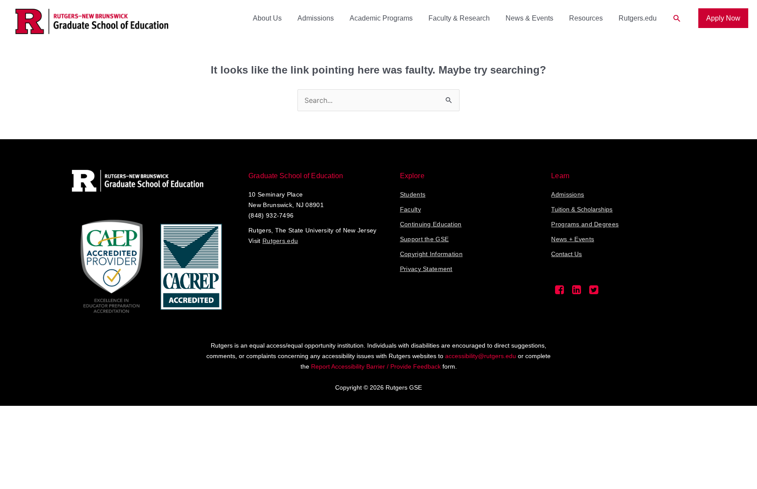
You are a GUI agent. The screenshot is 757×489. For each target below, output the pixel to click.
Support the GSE (424, 239)
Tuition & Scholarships (581, 209)
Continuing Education (431, 224)
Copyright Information (431, 253)
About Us (267, 18)
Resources (586, 18)
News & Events (529, 18)
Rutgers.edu (638, 18)
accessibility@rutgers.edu (480, 355)
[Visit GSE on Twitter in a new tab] (593, 292)
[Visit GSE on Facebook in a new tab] (559, 292)
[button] (677, 18)
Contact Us (566, 253)
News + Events (572, 239)
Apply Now (723, 18)
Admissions (315, 18)
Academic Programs (381, 18)
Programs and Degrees (585, 224)
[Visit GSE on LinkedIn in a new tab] (576, 292)
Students (412, 194)
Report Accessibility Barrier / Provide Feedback (376, 366)
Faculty (410, 209)
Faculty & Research (459, 18)
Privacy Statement (426, 268)
